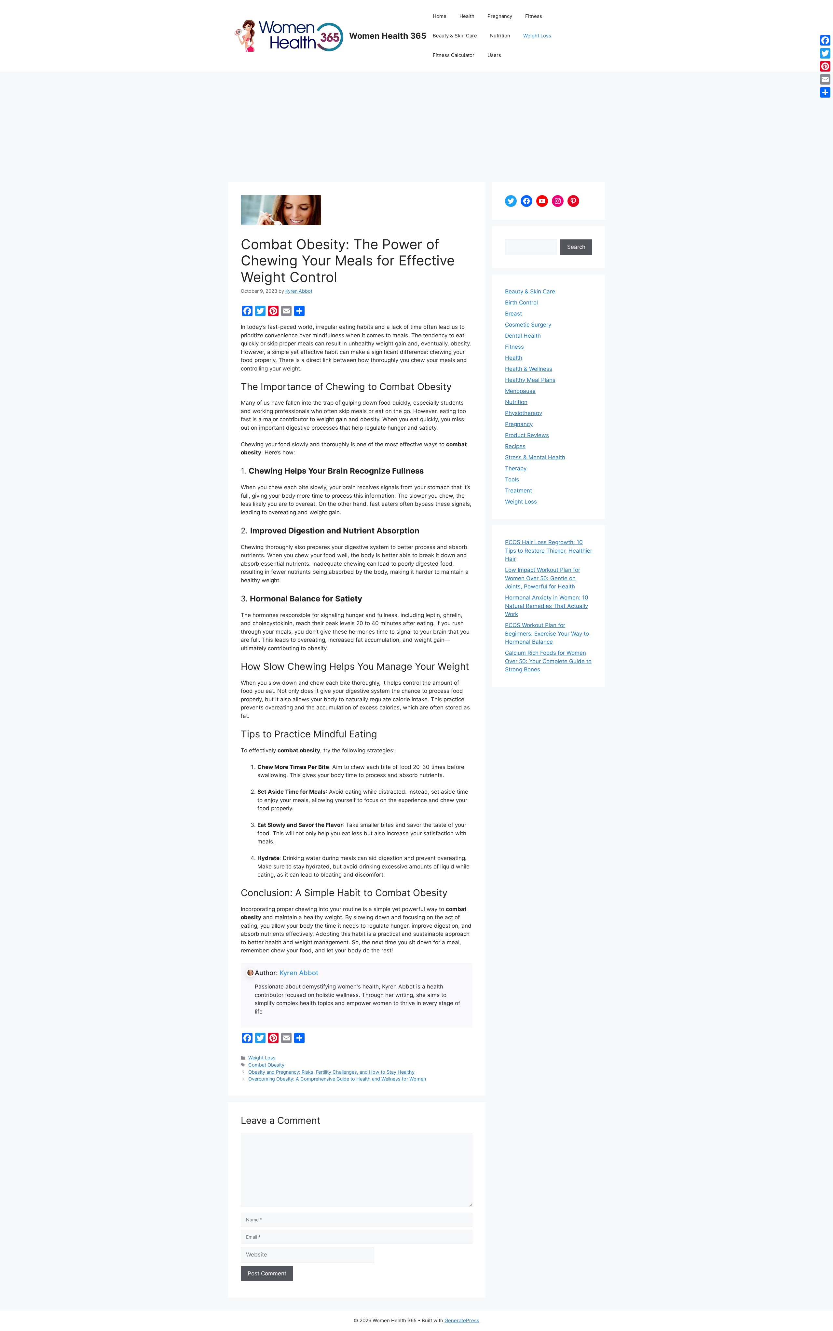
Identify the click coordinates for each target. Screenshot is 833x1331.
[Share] (825, 92)
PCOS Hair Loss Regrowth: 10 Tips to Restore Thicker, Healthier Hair (548, 550)
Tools (512, 479)
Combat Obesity (266, 1065)
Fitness (533, 16)
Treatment (518, 490)
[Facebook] (825, 40)
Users (494, 55)
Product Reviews (527, 435)
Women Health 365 (387, 36)
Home (439, 16)
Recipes (515, 446)
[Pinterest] (825, 66)
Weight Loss (537, 36)
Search (576, 247)
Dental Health (523, 335)
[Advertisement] (416, 120)
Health (466, 16)
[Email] (825, 79)
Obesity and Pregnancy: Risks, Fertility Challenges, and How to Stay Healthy (331, 1072)
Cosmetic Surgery (528, 324)
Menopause (520, 391)
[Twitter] (825, 53)
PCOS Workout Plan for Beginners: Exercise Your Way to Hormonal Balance (547, 633)
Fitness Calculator (453, 55)
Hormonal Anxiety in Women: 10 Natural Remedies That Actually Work (546, 605)
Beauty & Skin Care (455, 36)
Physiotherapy (523, 413)
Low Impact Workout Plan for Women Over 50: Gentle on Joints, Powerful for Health (542, 578)
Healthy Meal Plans (530, 380)
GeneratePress (461, 1320)
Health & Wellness (528, 369)
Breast (513, 313)
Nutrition (500, 36)
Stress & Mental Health (535, 457)
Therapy (515, 468)
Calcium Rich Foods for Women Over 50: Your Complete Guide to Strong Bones (548, 661)
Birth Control (521, 302)
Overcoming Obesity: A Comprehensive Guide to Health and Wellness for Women (337, 1079)
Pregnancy (499, 16)
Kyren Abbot (299, 973)
